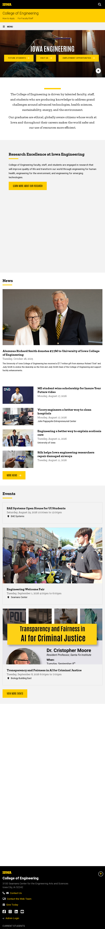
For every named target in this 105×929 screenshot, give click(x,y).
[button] (99, 4)
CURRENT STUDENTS (14, 926)
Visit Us (44, 58)
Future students (17, 58)
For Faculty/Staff (25, 18)
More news (12, 475)
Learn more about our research (28, 185)
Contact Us (16, 893)
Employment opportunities (77, 58)
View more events (15, 693)
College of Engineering (21, 13)
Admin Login (12, 918)
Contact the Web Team (19, 898)
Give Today (12, 904)
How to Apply (9, 18)
